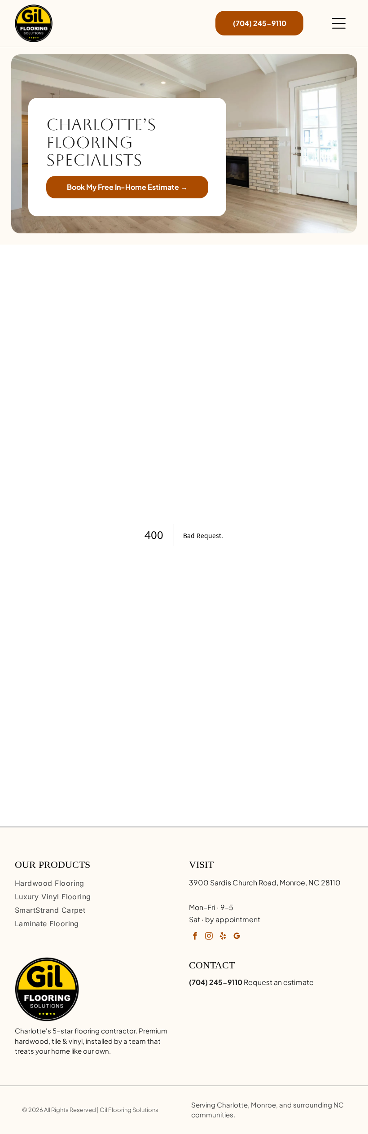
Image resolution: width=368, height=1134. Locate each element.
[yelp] (222, 937)
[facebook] (195, 937)
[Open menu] (339, 23)
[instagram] (209, 937)
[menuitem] (97, 883)
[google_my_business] (236, 937)
